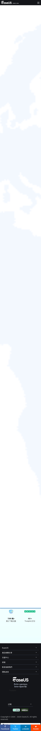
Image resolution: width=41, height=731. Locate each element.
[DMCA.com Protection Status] (25, 710)
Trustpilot (12, 690)
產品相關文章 (7, 653)
